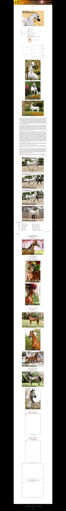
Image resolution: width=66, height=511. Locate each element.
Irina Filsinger (33, 80)
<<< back (15, 5)
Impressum (33, 509)
